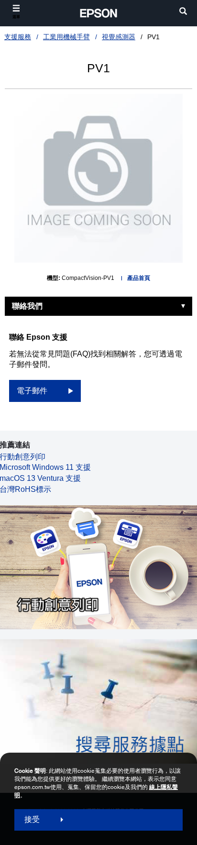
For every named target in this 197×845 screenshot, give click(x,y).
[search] (183, 12)
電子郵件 (32, 391)
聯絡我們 (27, 306)
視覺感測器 (118, 37)
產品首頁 (138, 278)
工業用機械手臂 (66, 37)
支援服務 (17, 37)
